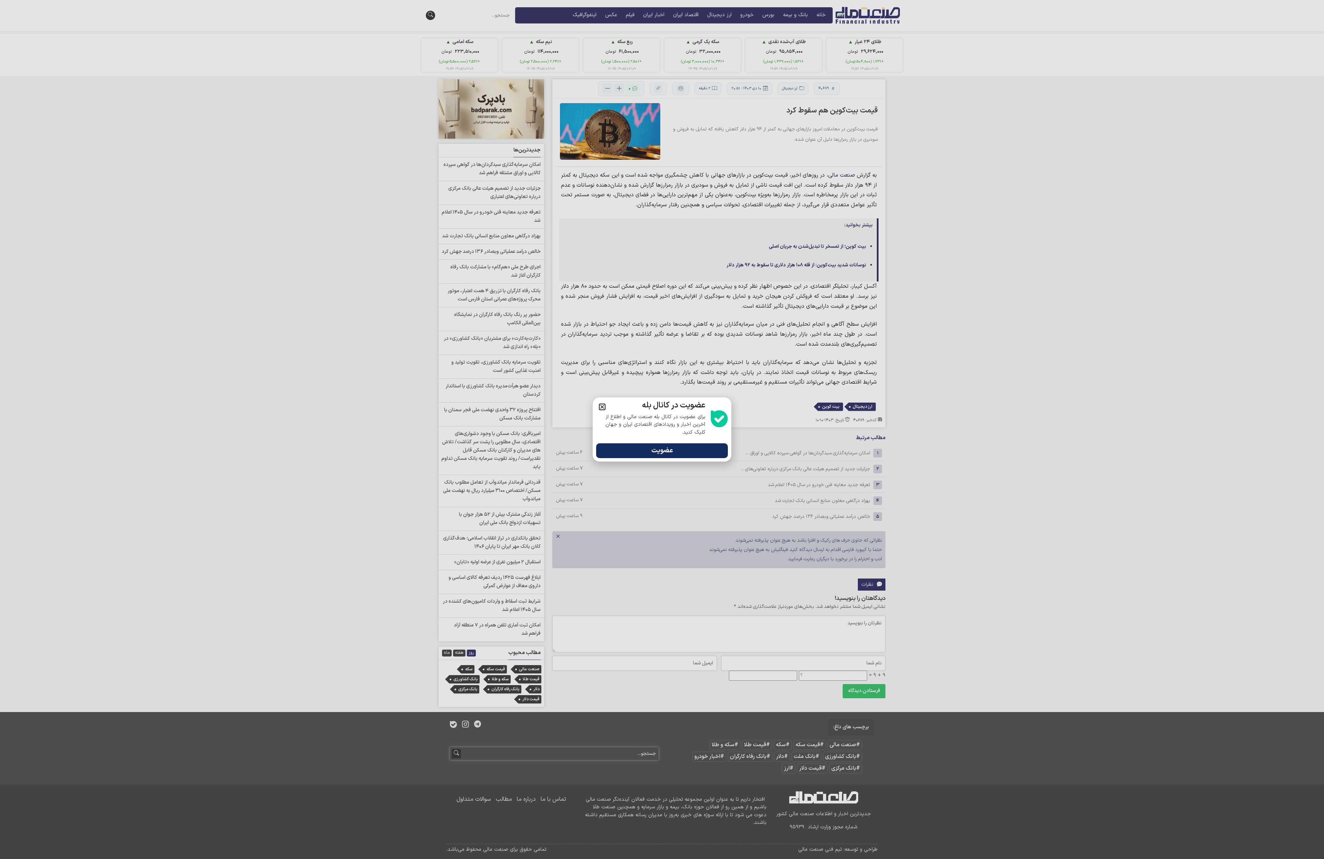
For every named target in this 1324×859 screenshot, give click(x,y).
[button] (602, 406)
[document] (662, 429)
